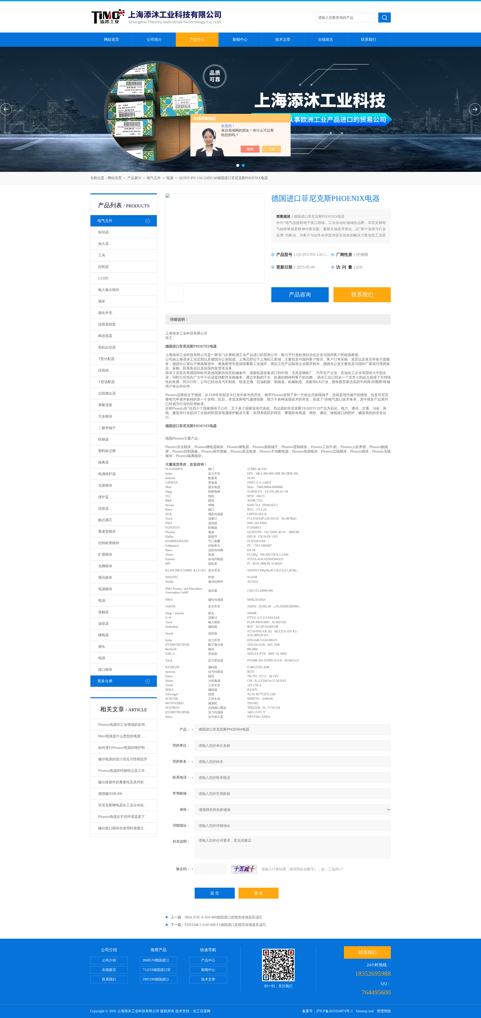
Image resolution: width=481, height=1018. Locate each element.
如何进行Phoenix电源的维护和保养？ (126, 748)
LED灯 (103, 278)
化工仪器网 (201, 1011)
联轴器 (103, 439)
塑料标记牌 (107, 451)
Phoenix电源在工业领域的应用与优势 (126, 725)
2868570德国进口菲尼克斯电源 (160, 960)
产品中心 (197, 40)
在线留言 (325, 40)
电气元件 (154, 178)
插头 (101, 646)
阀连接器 (105, 336)
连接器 (103, 508)
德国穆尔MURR (110, 794)
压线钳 (103, 370)
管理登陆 (384, 1011)
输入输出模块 (108, 290)
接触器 (103, 612)
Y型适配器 (106, 382)
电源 (169, 178)
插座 (101, 301)
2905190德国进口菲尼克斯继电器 (160, 979)
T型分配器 (106, 359)
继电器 (103, 635)
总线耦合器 (107, 393)
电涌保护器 (107, 474)
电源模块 (105, 589)
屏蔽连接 (105, 405)
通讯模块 (105, 577)
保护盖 (103, 497)
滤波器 (103, 623)
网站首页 (111, 40)
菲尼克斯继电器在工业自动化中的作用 (127, 805)
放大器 (103, 244)
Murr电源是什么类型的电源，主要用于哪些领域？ (127, 736)
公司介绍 (109, 960)
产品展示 (134, 178)
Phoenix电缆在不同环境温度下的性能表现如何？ (127, 817)
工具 (101, 255)
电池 (101, 600)
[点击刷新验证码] (244, 869)
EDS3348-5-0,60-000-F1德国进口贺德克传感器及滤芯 (225, 925)
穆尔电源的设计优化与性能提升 (122, 759)
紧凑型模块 (107, 531)
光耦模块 (105, 566)
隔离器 (103, 462)
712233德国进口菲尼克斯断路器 (160, 970)
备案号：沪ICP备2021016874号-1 (327, 1011)
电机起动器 (107, 347)
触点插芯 (105, 520)
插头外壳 (105, 313)
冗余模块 (105, 416)
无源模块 (105, 485)
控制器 (103, 267)
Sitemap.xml (365, 1011)
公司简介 (154, 40)
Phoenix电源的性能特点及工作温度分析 (127, 771)
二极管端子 (107, 428)
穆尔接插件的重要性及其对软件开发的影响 (127, 782)
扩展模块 (105, 554)
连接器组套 (107, 324)
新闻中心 (240, 40)
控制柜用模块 (108, 543)
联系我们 (368, 40)
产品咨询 (300, 294)
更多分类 (104, 681)
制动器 (103, 232)
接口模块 (105, 669)
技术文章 (282, 40)
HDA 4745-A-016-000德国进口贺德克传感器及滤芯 (223, 917)
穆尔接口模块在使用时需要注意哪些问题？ (127, 828)
